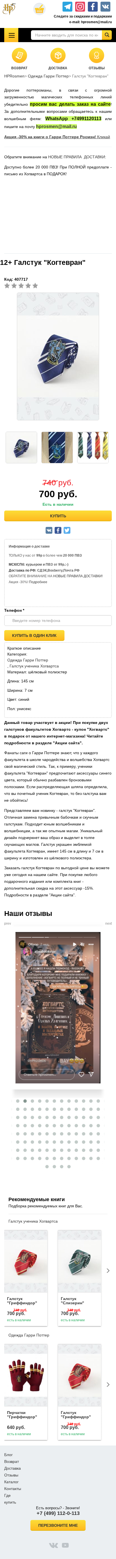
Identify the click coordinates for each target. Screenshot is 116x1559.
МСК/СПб (16, 564)
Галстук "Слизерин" (72, 1300)
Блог (8, 1454)
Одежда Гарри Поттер (48, 76)
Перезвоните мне (58, 1525)
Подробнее (38, 582)
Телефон (14, 610)
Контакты (12, 1488)
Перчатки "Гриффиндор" (22, 1414)
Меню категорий (11, 35)
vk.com (53, 1545)
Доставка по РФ (22, 570)
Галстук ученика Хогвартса (34, 666)
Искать (107, 35)
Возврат (11, 1461)
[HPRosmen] (12, 9)
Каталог (11, 1482)
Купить (58, 516)
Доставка (12, 1468)
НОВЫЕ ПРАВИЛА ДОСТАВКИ (76, 157)
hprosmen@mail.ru (56, 126)
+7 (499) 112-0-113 (58, 1513)
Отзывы (11, 1475)
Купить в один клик (34, 635)
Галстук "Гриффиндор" (22, 1300)
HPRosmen (14, 76)
